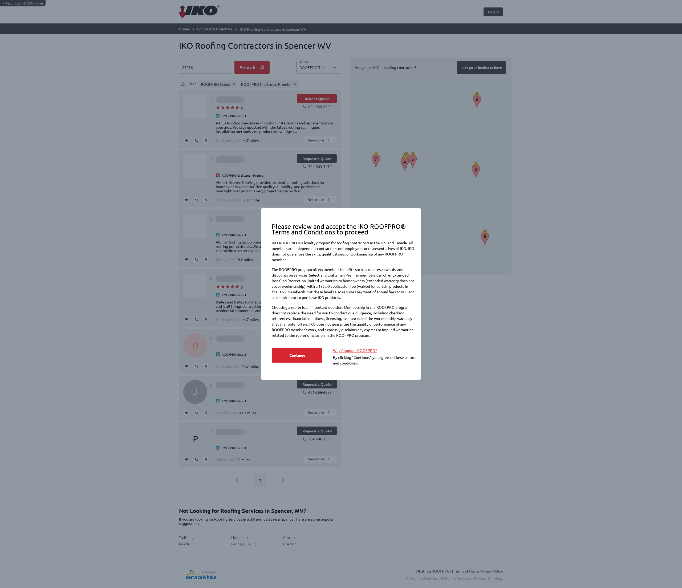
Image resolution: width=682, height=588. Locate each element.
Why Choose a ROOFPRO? (355, 350)
